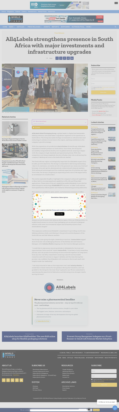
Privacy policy (78, 210)
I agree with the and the (61, 210)
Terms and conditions (59, 210)
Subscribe (59, 214)
